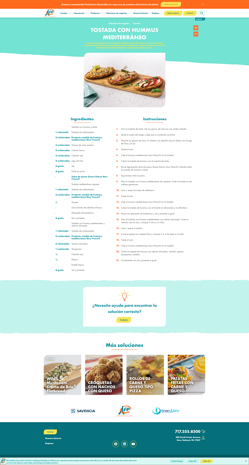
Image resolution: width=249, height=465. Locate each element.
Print (195, 27)
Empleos (155, 13)
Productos (95, 13)
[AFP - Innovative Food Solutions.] (49, 13)
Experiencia (79, 13)
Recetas (136, 23)
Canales (63, 13)
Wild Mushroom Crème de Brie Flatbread (61, 385)
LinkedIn (124, 444)
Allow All (206, 461)
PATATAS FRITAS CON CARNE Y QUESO (182, 385)
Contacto (190, 13)
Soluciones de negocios (116, 13)
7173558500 (187, 431)
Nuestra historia (140, 13)
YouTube (133, 444)
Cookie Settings (176, 461)
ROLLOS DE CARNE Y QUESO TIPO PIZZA (141, 385)
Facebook (115, 444)
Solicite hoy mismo (171, 4)
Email (195, 34)
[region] (124, 461)
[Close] (246, 461)
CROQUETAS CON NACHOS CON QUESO (101, 387)
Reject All (192, 461)
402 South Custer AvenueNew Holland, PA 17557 (188, 439)
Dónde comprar (173, 13)
